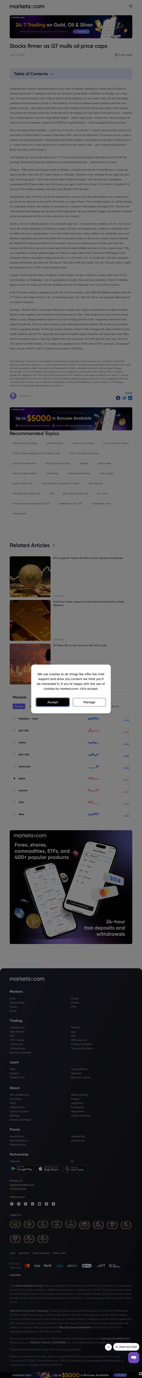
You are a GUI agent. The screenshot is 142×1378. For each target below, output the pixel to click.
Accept (52, 702)
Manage (89, 702)
